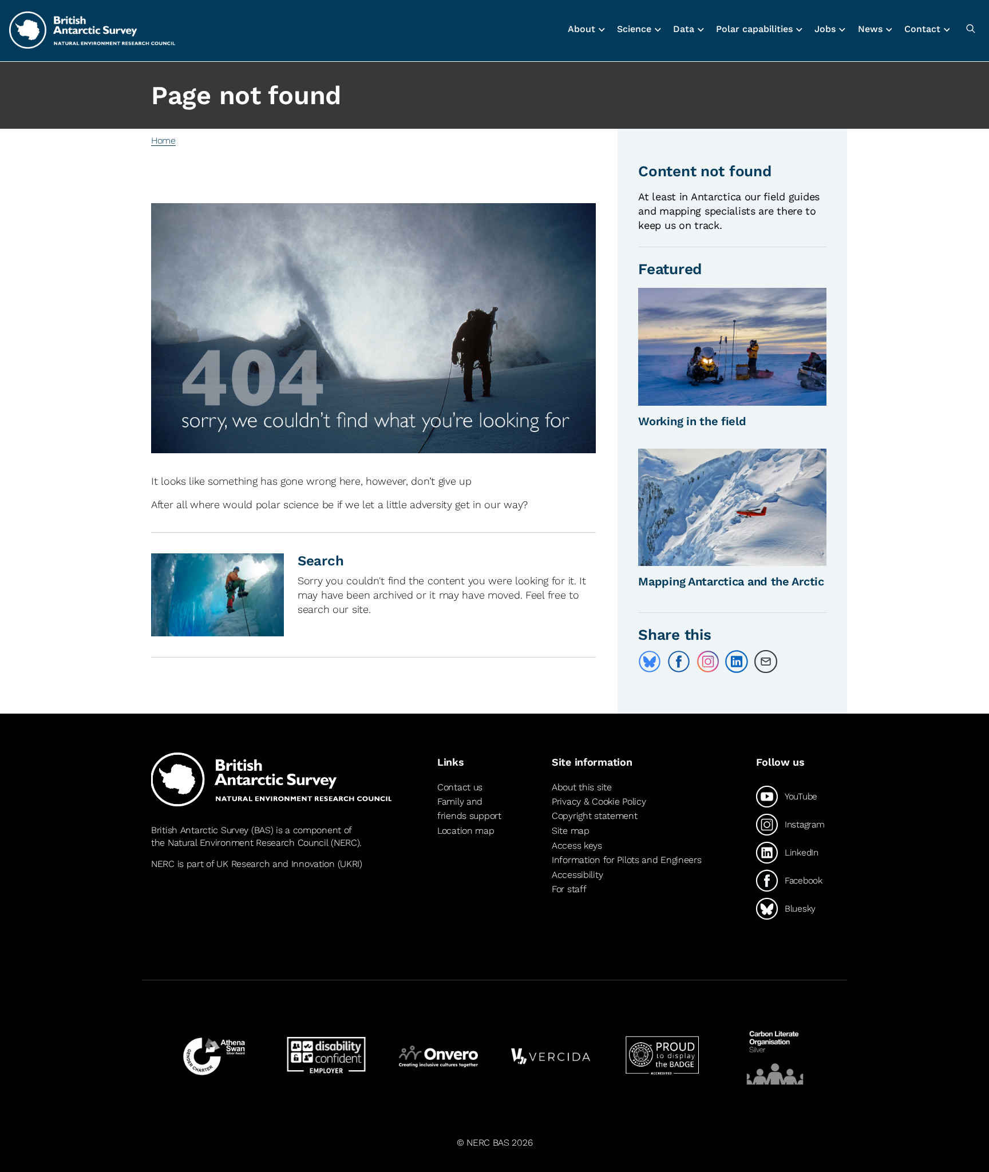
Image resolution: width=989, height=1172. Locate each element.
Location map (465, 830)
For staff (569, 889)
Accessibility (577, 874)
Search (320, 561)
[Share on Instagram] (708, 661)
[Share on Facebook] (678, 661)
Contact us (459, 787)
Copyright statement (595, 815)
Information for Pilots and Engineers (627, 859)
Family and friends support (469, 809)
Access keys (577, 845)
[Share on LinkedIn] (736, 661)
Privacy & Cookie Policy (599, 801)
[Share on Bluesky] (649, 661)
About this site (582, 787)
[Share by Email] (765, 661)
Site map (571, 830)
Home (163, 140)
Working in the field (692, 421)
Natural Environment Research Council (248, 842)
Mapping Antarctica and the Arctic (731, 581)
